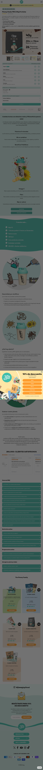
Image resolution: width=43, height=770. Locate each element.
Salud (32, 380)
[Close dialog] (42, 372)
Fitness (32, 386)
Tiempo (32, 383)
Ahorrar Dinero (32, 393)
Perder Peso (32, 389)
